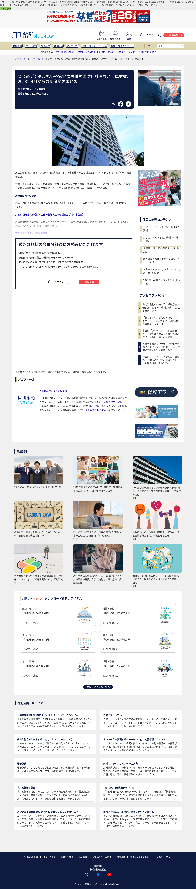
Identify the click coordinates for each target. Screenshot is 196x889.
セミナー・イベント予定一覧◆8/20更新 (161, 228)
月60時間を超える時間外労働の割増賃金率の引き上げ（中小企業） (50, 214)
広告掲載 (83, 856)
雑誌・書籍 (35, 615)
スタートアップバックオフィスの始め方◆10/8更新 (161, 271)
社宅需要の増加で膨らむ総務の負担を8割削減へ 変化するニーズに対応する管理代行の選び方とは (157, 491)
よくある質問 (49, 856)
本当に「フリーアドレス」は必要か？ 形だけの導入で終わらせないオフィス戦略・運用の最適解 (160, 334)
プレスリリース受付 (102, 856)
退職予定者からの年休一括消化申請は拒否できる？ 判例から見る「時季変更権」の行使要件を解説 (161, 347)
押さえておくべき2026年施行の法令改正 (160, 239)
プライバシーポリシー (164, 856)
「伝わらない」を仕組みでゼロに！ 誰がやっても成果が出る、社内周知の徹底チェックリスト (161, 321)
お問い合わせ (67, 856)
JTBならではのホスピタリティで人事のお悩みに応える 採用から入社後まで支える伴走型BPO (157, 579)
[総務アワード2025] (156, 398)
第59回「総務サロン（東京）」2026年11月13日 (80, 52)
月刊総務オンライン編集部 (53, 390)
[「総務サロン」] (156, 417)
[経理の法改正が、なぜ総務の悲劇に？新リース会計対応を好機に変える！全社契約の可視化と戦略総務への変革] (98, 22)
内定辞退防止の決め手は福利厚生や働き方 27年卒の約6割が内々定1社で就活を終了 (161, 307)
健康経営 (58, 46)
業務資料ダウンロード (122, 46)
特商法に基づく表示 (139, 856)
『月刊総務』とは (30, 856)
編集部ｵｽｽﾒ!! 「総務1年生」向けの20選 (161, 250)
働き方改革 (72, 46)
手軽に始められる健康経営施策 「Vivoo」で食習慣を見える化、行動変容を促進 (156, 533)
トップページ (19, 59)
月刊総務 (94, 406)
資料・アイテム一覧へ (98, 687)
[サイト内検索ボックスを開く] (182, 46)
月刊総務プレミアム (95, 410)
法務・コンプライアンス (94, 46)
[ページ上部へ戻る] (189, 882)
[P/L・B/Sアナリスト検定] (156, 437)
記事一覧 (36, 59)
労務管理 (17, 46)
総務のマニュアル (113, 402)
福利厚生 (45, 46)
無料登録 (173, 35)
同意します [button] (5, 8)
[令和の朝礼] (159, 104)
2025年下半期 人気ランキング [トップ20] (161, 282)
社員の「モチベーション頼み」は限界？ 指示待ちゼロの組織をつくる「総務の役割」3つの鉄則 (160, 360)
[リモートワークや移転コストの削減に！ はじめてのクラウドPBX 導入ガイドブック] (159, 204)
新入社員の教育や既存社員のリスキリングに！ (161, 260)
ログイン (151, 35)
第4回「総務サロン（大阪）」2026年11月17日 (132, 52)
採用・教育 (31, 46)
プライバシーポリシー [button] (148, 5)
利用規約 (121, 856)
